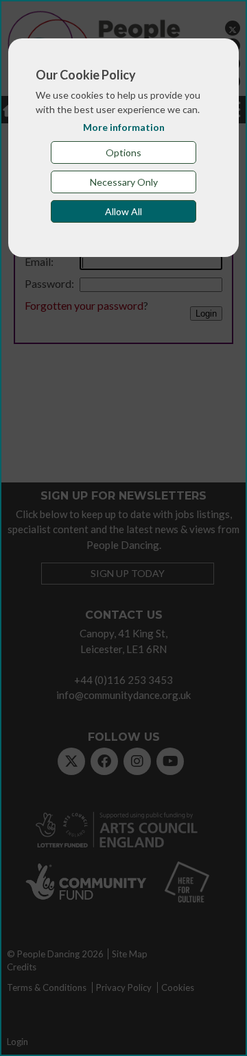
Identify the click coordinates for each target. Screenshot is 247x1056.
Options (123, 152)
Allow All (123, 211)
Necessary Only (124, 182)
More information (124, 127)
